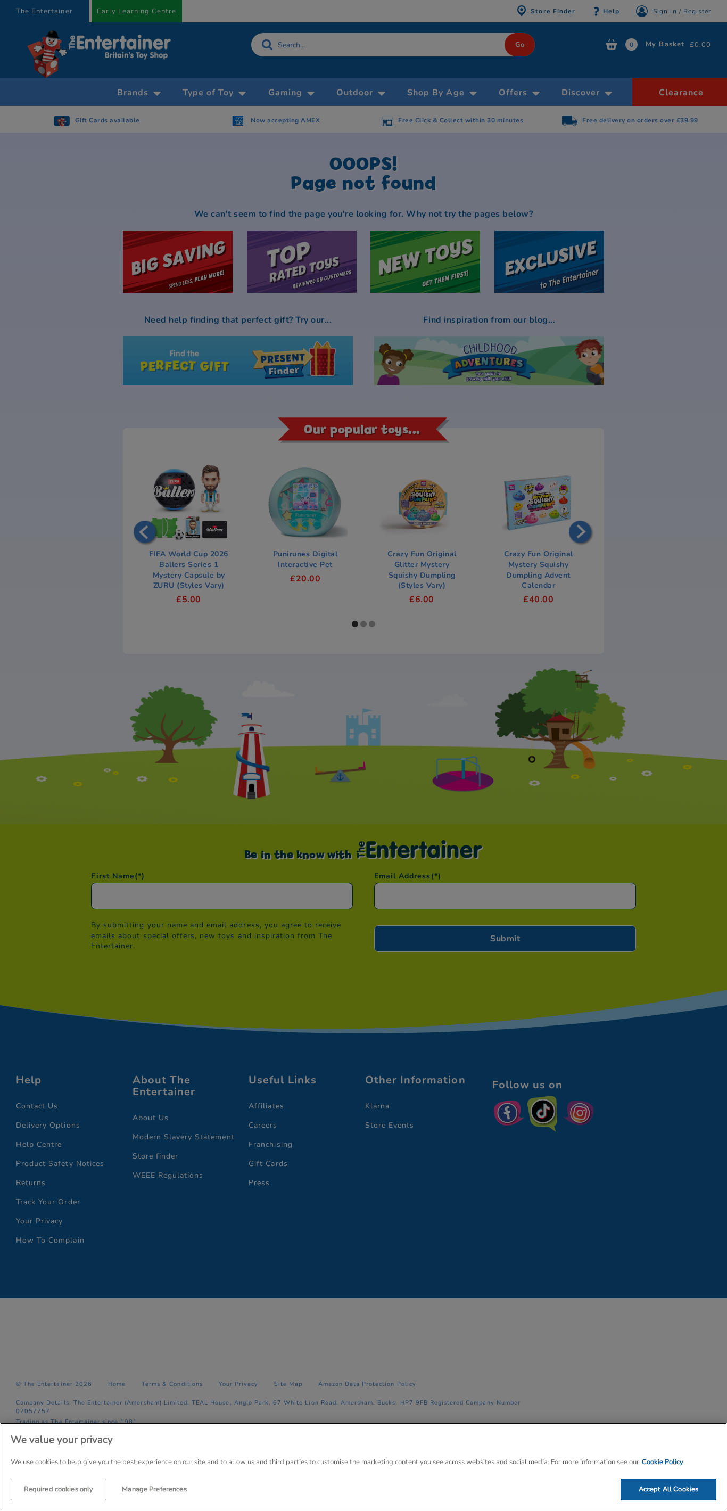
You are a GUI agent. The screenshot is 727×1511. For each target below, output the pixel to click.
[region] (363, 1467)
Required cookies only (59, 1488)
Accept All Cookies (668, 1488)
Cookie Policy (662, 1462)
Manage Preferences (154, 1488)
